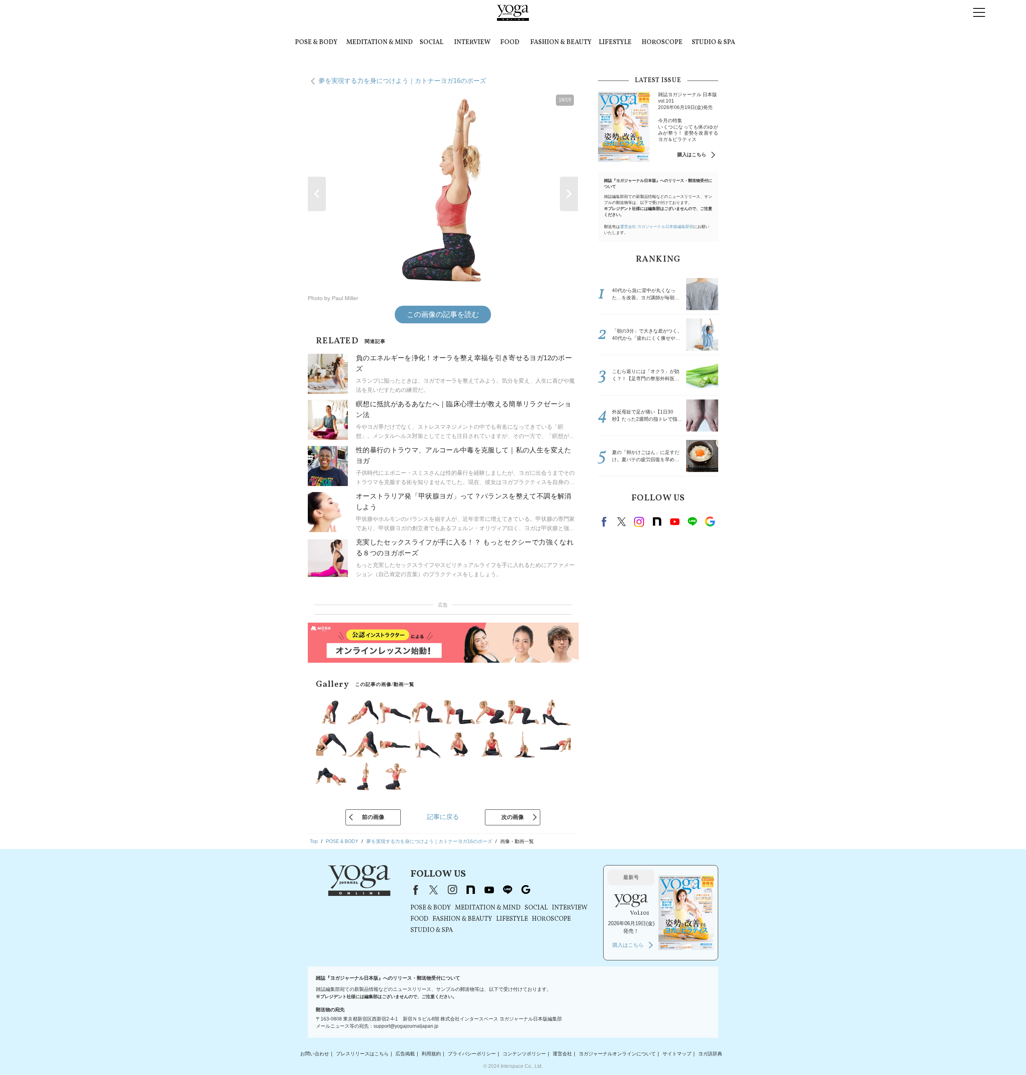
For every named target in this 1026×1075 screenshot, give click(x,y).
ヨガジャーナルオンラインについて (617, 1054)
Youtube (674, 521)
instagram (639, 521)
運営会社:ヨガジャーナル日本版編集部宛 (656, 226)
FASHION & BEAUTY (561, 42)
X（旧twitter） (621, 521)
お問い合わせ (314, 1054)
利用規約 (431, 1054)
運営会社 (562, 1054)
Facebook (605, 521)
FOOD (509, 42)
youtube (489, 890)
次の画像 (512, 817)
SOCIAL (431, 42)
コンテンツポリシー (524, 1054)
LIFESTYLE (615, 42)
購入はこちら (691, 154)
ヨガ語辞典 (710, 1054)
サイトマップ (676, 1054)
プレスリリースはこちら (362, 1054)
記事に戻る (443, 816)
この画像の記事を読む (443, 315)
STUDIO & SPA (713, 42)
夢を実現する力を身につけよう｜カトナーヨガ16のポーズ (402, 80)
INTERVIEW (472, 42)
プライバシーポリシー (472, 1054)
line (692, 521)
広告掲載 (405, 1054)
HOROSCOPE (662, 42)
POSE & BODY (316, 42)
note (657, 521)
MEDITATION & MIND (379, 42)
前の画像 (373, 817)
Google (710, 521)
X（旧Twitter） (433, 890)
